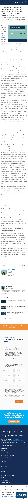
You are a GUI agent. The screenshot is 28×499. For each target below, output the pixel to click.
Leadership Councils (6, 458)
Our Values (4, 466)
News (23, 291)
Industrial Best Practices (16, 291)
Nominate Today (14, 421)
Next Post (24, 265)
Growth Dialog (16, 439)
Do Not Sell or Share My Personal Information (11, 496)
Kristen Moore (12, 269)
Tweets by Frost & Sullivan (7, 318)
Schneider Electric (15, 45)
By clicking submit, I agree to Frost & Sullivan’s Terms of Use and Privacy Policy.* (14, 396)
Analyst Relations (5, 482)
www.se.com (8, 256)
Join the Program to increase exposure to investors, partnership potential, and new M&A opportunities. (14, 360)
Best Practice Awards (6, 291)
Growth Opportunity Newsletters (16, 440)
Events (3, 450)
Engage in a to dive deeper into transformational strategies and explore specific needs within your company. (14, 348)
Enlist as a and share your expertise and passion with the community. (13, 365)
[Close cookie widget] (26, 486)
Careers (3, 471)
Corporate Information (6, 469)
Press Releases (4, 293)
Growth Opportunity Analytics (8, 455)
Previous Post (4, 265)
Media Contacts (5, 477)
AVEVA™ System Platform (11, 147)
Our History (4, 464)
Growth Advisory (5, 453)
